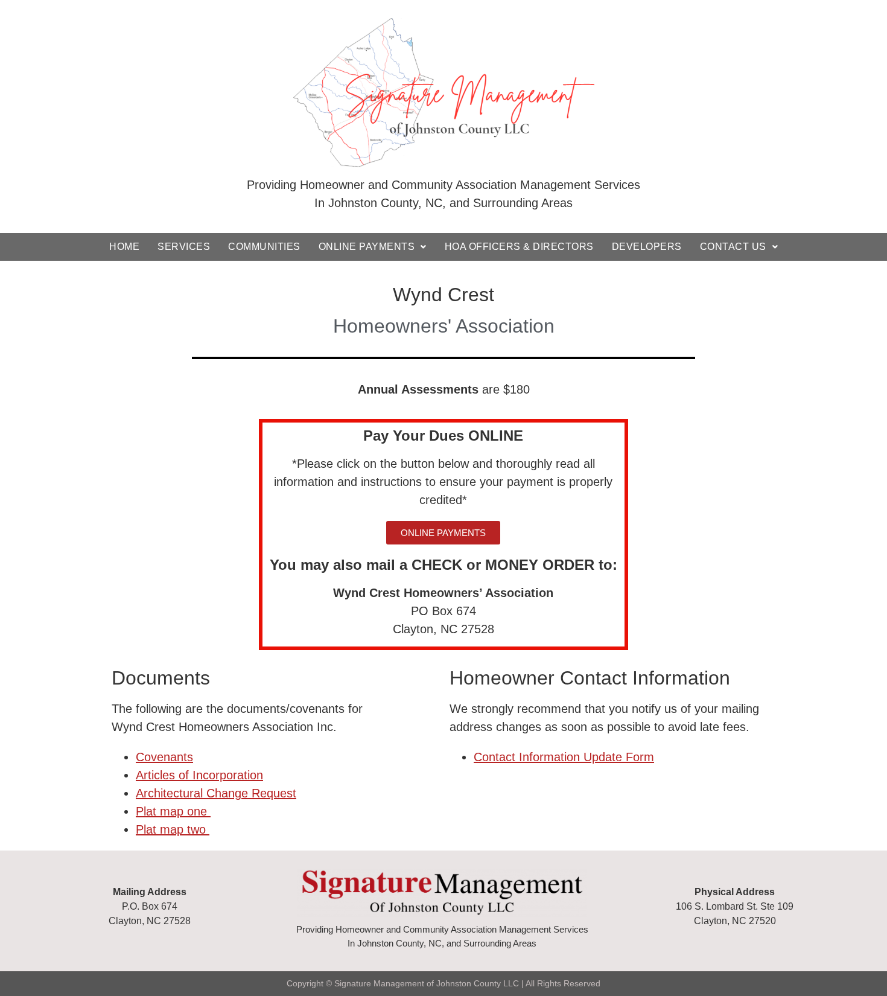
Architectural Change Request (216, 793)
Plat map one (173, 811)
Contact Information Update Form (564, 757)
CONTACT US (733, 246)
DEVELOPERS (647, 246)
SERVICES (183, 246)
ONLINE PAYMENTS (367, 246)
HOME (124, 246)
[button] (443, 532)
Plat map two (172, 829)
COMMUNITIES (264, 246)
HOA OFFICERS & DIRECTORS (519, 246)
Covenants (164, 757)
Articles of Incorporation (199, 775)
